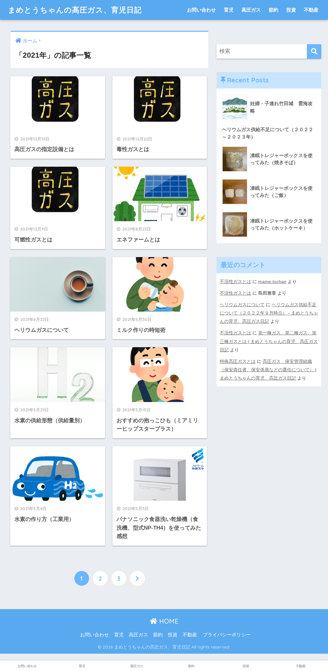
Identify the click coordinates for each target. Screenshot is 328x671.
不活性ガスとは (235, 281)
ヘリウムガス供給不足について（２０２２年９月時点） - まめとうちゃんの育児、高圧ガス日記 (269, 313)
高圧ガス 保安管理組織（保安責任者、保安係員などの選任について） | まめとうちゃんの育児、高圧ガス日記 (268, 370)
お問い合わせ (201, 10)
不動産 (311, 10)
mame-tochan (272, 281)
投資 (291, 10)
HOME (167, 621)
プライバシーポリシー (227, 634)
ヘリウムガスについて (242, 304)
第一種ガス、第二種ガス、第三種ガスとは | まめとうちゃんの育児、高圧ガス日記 (269, 341)
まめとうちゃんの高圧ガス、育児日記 (75, 9)
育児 (229, 10)
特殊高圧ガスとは (238, 361)
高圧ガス (251, 10)
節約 (273, 10)
